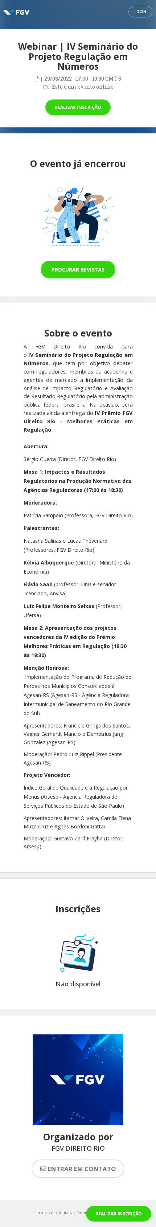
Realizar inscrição (78, 107)
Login (140, 11)
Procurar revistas (78, 269)
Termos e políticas (53, 1213)
